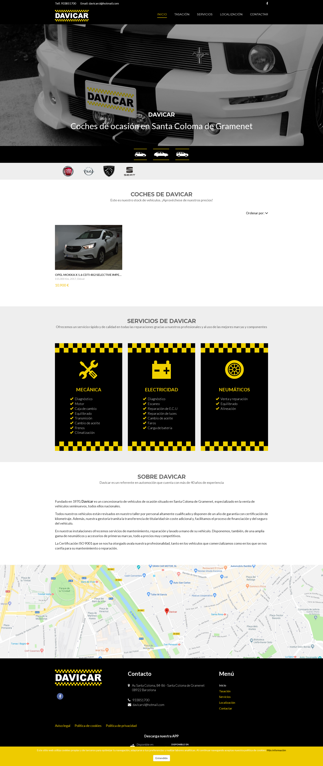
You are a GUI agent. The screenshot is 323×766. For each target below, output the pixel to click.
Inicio (162, 14)
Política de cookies (88, 726)
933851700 (68, 3)
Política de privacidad (121, 726)
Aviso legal (62, 726)
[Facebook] (267, 3)
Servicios (205, 14)
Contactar (259, 14)
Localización (231, 14)
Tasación (182, 14)
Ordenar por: (255, 213)
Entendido (162, 758)
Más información (276, 750)
